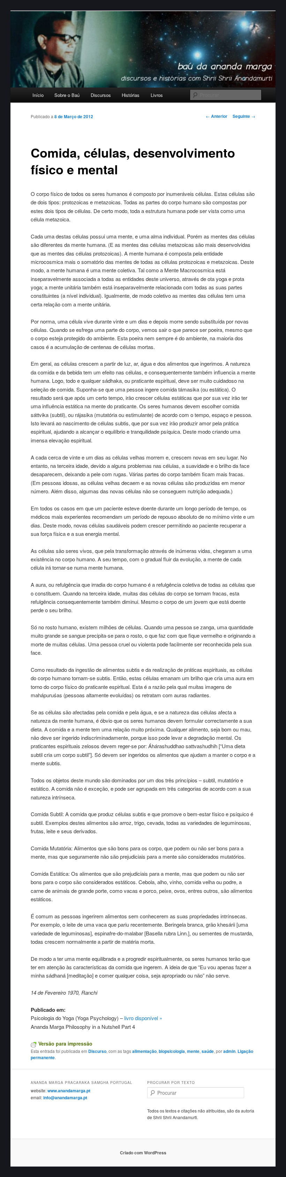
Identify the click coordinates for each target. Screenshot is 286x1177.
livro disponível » (144, 1018)
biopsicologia (172, 1051)
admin (229, 1051)
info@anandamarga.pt (65, 1097)
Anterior (216, 116)
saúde (208, 1051)
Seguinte (244, 116)
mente (193, 1051)
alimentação (144, 1051)
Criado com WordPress (143, 1152)
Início (38, 95)
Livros (157, 95)
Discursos (101, 95)
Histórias (131, 95)
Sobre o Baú (67, 95)
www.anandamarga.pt (68, 1090)
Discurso (97, 1051)
